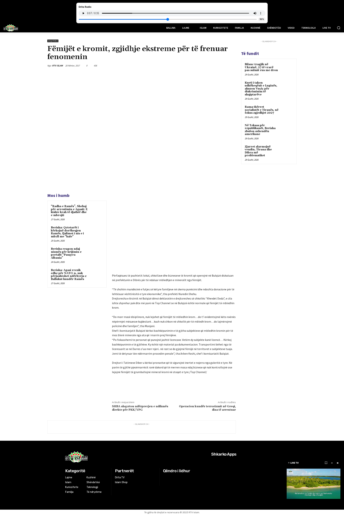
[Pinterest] (215, 65)
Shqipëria (53, 41)
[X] (207, 65)
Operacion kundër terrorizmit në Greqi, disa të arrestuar (207, 408)
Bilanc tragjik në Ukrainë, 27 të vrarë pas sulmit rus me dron (261, 67)
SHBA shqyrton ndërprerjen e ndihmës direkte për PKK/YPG (140, 408)
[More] (232, 65)
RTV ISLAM (57, 65)
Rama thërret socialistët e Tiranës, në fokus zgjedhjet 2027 (261, 110)
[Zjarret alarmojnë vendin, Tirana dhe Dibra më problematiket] (287, 151)
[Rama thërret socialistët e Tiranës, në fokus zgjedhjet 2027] (287, 111)
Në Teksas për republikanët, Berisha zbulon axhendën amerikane (260, 130)
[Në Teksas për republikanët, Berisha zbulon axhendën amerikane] (287, 129)
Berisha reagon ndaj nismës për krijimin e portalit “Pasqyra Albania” (66, 253)
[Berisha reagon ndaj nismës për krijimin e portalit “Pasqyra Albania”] (96, 253)
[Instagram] (170, 477)
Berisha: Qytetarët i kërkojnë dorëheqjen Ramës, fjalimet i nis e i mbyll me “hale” (67, 232)
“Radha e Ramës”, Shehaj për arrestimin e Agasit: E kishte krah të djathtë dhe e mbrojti (69, 211)
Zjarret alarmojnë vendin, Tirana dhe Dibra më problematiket (258, 151)
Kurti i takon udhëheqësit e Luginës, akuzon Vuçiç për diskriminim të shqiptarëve (261, 88)
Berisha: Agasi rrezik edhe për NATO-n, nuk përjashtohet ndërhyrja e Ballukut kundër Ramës (69, 275)
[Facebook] (198, 65)
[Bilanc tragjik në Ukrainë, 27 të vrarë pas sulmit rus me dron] (287, 68)
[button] (338, 28)
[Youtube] (179, 477)
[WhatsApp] (223, 65)
